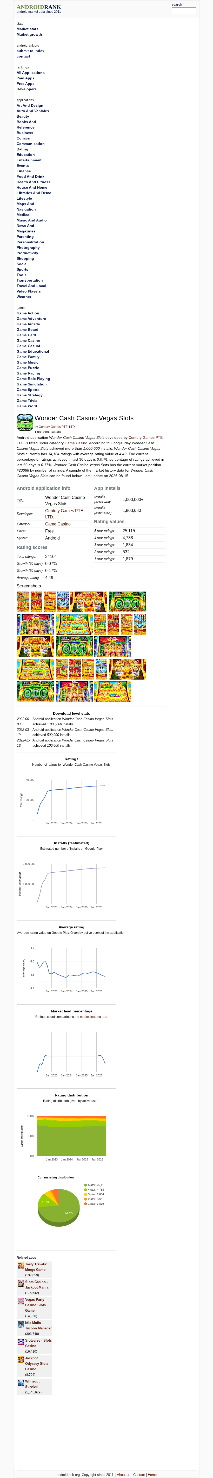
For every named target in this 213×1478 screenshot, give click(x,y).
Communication (31, 144)
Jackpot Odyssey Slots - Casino (37, 1363)
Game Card (26, 335)
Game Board (27, 329)
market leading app (93, 1017)
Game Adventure (31, 318)
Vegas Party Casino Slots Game (35, 1305)
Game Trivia (27, 400)
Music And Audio (32, 220)
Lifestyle (24, 198)
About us (123, 1475)
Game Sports (28, 390)
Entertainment (29, 160)
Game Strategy (30, 395)
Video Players (29, 291)
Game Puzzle (28, 368)
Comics (23, 138)
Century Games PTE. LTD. (57, 427)
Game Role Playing (33, 379)
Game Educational (33, 351)
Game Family (28, 357)
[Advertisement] (124, 8)
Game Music (27, 362)
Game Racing (28, 373)
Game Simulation (32, 384)
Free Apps (26, 83)
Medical (23, 215)
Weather (24, 297)
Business (25, 133)
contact (23, 56)
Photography (28, 247)
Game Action (28, 313)
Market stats (27, 29)
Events (23, 165)
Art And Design (30, 105)
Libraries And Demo (34, 193)
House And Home (32, 187)
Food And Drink (30, 176)
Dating (22, 149)
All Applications (31, 73)
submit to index (30, 51)
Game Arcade (28, 324)
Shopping (25, 258)
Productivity (27, 253)
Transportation (30, 280)
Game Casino (76, 443)
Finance (24, 171)
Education (26, 155)
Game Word (27, 406)
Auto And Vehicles (33, 111)
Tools (21, 275)
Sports (22, 269)
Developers (27, 89)
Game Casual (28, 346)
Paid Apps (26, 78)
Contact (139, 1475)
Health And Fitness (33, 182)
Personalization (30, 242)
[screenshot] (23, 602)
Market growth (29, 34)
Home (152, 1475)
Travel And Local (31, 286)
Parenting (25, 236)
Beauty (23, 116)
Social (22, 264)
